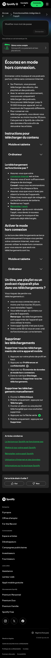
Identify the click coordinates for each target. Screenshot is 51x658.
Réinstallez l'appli (18, 206)
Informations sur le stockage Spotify (22, 465)
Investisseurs (8, 553)
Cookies (25, 649)
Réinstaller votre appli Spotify (19, 453)
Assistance (7, 571)
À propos (6, 512)
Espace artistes (9, 535)
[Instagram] (5, 621)
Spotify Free (8, 611)
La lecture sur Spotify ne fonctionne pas (24, 441)
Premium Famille (10, 606)
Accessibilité (21, 654)
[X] (14, 621)
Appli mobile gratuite (12, 582)
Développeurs (9, 541)
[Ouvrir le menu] (47, 4)
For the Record (9, 523)
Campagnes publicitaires (14, 547)
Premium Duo (9, 600)
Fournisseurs (8, 558)
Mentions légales (8, 639)
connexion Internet (19, 176)
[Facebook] (23, 621)
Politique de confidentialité (11, 649)
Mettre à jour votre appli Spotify (20, 447)
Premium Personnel (11, 594)
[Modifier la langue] (17, 4)
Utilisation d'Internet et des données (22, 459)
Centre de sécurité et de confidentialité (15, 644)
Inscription (24, 4)
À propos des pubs (8, 654)
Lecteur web (8, 576)
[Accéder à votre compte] (45, 48)
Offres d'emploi (9, 518)
